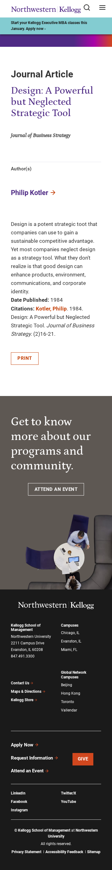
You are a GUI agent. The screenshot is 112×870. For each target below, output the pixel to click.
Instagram (19, 810)
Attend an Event (27, 771)
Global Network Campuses (73, 674)
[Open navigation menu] (102, 7)
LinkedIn (18, 793)
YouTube (68, 801)
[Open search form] (89, 7)
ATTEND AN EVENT (56, 489)
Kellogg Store (22, 700)
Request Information (32, 758)
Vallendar (69, 710)
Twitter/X (68, 793)
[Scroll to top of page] (101, 837)
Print (24, 358)
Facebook (19, 801)
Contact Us (20, 683)
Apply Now (22, 745)
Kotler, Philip (51, 308)
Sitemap (93, 852)
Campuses (69, 625)
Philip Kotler (29, 193)
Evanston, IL (71, 641)
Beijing (66, 685)
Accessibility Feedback (64, 852)
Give (83, 759)
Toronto (67, 702)
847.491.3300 (23, 656)
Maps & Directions (26, 691)
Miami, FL (69, 650)
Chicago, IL (70, 633)
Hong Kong (70, 693)
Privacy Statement (26, 852)
